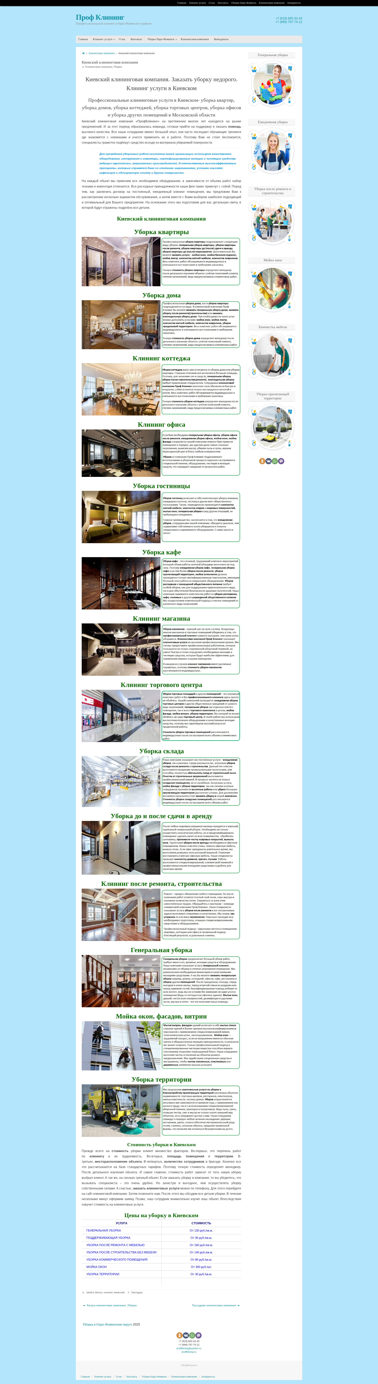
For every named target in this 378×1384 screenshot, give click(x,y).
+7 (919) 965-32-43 (288, 18)
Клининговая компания (272, 3)
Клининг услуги (197, 3)
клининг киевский (114, 1292)
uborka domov (94, 1292)
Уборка (118, 66)
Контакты (223, 3)
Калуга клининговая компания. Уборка (111, 1305)
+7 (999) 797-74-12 (288, 22)
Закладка (136, 1292)
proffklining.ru (189, 1352)
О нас (212, 3)
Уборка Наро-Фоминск (243, 3)
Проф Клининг (100, 17)
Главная (181, 3)
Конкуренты (294, 3)
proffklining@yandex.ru (189, 1348)
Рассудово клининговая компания (214, 1305)
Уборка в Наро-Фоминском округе (107, 1324)
